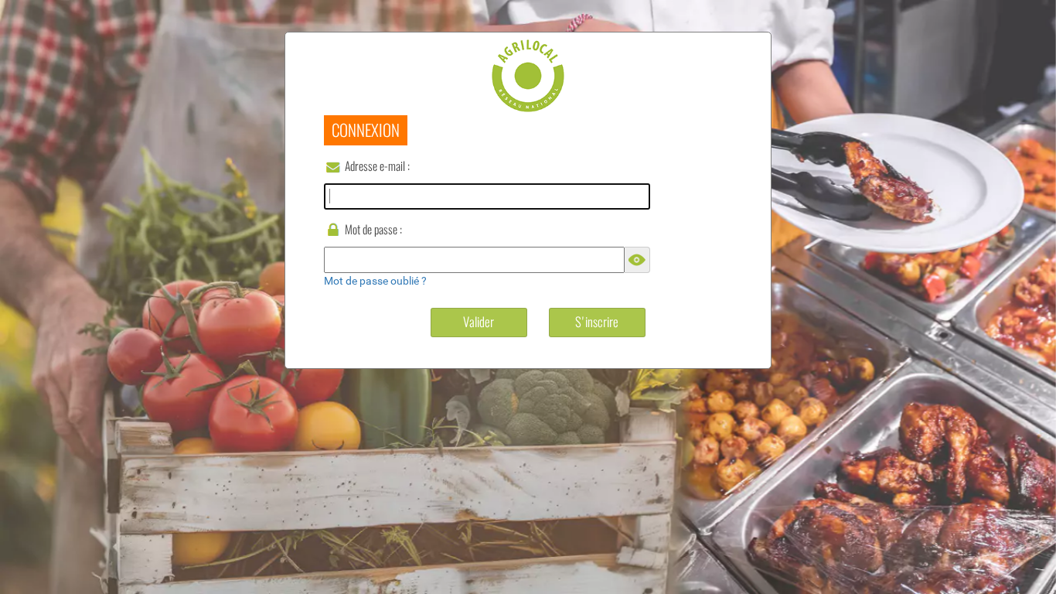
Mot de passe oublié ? (375, 281)
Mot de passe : (373, 229)
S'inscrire (596, 321)
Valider (478, 321)
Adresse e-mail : (377, 166)
